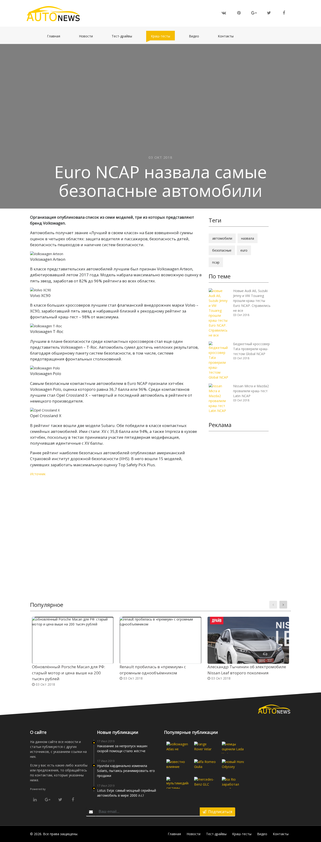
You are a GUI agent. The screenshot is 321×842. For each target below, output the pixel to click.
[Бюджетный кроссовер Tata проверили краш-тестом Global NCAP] (219, 360)
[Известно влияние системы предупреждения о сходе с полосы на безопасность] (177, 765)
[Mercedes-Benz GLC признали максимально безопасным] (205, 783)
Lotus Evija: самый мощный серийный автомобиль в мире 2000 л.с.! (126, 793)
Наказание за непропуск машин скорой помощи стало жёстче (122, 748)
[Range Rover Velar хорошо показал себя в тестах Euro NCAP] (205, 747)
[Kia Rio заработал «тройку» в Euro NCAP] (233, 783)
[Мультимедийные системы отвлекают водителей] (177, 783)
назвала (247, 238)
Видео (196, 36)
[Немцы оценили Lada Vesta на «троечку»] (233, 747)
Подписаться (219, 811)
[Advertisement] (239, 507)
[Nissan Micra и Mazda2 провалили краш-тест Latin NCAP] (219, 398)
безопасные (221, 250)
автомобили (222, 238)
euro (243, 250)
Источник (38, 474)
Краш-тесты (163, 36)
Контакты (228, 36)
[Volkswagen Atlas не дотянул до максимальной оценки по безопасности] (177, 747)
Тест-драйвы (124, 36)
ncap (215, 262)
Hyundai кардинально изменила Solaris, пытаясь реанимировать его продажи (126, 770)
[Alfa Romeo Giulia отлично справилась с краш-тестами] (205, 765)
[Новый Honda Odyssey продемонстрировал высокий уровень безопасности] (233, 765)
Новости (88, 36)
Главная (56, 36)
